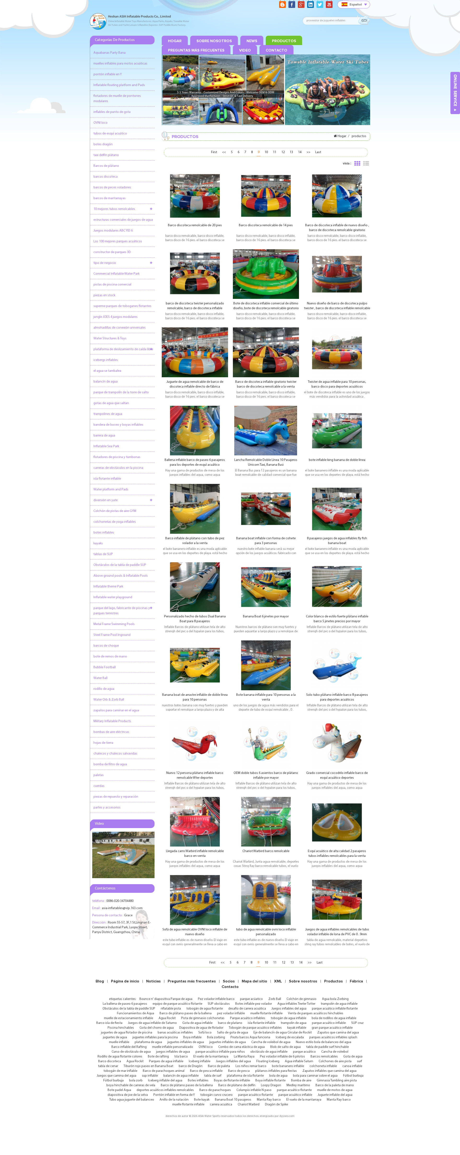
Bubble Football (104, 667)
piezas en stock (104, 295)
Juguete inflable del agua (335, 1095)
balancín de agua (105, 381)
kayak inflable (296, 1028)
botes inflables (103, 532)
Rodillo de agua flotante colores (120, 1056)
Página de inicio (125, 981)
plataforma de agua (148, 1042)
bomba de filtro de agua (110, 764)
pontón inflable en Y (107, 74)
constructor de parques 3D (112, 252)
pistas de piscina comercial (112, 284)
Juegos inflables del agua (288, 1008)
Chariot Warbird (248, 1104)
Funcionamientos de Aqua (135, 1013)
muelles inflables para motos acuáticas (120, 63)
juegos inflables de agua (173, 1052)
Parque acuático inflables (247, 1018)
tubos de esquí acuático (110, 133)
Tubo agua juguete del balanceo (131, 1100)
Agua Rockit (167, 1018)
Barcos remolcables (324, 1056)
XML (278, 981)
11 (274, 152)
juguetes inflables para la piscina (155, 1037)
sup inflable (150, 1076)
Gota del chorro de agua (156, 1028)
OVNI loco (100, 123)
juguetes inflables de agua (185, 1042)
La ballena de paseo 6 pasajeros (125, 1004)
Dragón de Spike (276, 1104)
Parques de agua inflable (166, 1061)
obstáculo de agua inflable (269, 1052)
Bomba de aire (301, 1080)
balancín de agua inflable (181, 1076)
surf (359, 1061)
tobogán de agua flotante (204, 1008)
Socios (229, 981)
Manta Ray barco (269, 1100)
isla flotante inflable (107, 479)
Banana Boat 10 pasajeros (233, 1100)
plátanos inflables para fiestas (276, 1071)
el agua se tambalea (107, 371)
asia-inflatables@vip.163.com (122, 908)
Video (245, 50)
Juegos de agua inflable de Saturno (152, 1023)
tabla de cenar (108, 1066)
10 (266, 152)
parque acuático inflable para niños (220, 1052)
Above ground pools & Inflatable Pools (120, 576)
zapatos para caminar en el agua (116, 710)
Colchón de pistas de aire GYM (114, 511)
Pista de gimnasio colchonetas (202, 1018)
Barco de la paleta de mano (335, 1085)
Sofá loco (205, 1032)
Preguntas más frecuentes (196, 50)
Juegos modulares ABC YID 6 (113, 230)
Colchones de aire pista (335, 1061)
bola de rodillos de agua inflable (334, 1018)
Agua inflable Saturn (299, 1061)
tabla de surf (212, 1076)
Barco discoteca (109, 1061)
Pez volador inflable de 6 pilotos (282, 1056)
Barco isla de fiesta (109, 1023)
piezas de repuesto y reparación (115, 797)
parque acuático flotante (294, 1090)
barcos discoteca (105, 177)
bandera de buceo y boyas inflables (118, 425)
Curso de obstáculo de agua (131, 1052)
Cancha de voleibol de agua (270, 1042)
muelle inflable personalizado (172, 1047)
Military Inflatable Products (112, 721)
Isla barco (181, 1056)
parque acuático (304, 1052)
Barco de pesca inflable (206, 1071)
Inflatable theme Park (108, 586)
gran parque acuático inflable (332, 1028)
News (252, 41)
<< (224, 152)
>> (308, 152)
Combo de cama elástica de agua (241, 1047)
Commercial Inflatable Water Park (116, 274)
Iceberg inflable (199, 1061)
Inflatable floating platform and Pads (119, 85)
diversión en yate (105, 500)
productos (284, 41)
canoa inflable (352, 1066)
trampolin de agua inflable (339, 1004)
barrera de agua (104, 435)
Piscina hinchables (121, 1028)
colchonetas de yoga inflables (114, 522)
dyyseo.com (286, 1116)
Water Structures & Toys (109, 338)
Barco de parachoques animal (163, 1071)
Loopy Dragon (271, 1085)
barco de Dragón (190, 1066)
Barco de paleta (219, 1066)
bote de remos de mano (110, 656)
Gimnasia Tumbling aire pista (337, 1080)
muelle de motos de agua (334, 1090)
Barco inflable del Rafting (129, 1047)
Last (318, 152)
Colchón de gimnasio (301, 999)
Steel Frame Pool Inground (112, 635)
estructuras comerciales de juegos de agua (123, 220)
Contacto (230, 987)
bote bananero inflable (288, 1066)
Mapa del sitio (254, 981)
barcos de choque (106, 646)
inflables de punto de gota (112, 112)
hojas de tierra (103, 743)
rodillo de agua (103, 689)
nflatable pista (171, 1008)
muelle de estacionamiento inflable (128, 1018)
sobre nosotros (214, 41)
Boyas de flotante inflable (232, 1080)
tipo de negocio (104, 263)
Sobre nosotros (303, 981)
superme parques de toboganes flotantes (122, 306)
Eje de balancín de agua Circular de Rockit (282, 1032)
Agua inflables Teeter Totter (296, 1004)
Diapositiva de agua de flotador (201, 1028)
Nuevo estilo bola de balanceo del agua (323, 1042)
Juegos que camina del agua (116, 1076)
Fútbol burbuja (353, 1076)
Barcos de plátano (106, 166)
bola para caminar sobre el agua (315, 1076)
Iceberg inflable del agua (165, 1080)
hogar (175, 41)
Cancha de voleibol (334, 1052)
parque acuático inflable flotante (335, 1008)
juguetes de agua (115, 1037)
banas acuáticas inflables (175, 1032)
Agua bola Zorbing (335, 999)
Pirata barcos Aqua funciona (250, 1037)
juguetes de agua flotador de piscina (126, 1032)
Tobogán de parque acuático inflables (255, 1028)
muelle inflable (119, 1042)
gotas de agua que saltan (111, 403)
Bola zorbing (216, 1037)
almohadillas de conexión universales (119, 328)
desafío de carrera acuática (247, 1008)
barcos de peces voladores (112, 187)
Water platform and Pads (110, 489)
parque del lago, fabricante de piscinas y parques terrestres (121, 610)
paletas (98, 775)
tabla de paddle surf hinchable (327, 1047)
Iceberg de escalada (290, 1037)
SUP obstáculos (219, 1004)
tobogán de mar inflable (120, 1071)
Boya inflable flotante (270, 1080)
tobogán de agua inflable (288, 1018)
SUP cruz (357, 1023)
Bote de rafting (158, 1056)
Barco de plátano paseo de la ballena (186, 1013)
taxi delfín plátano (106, 155)
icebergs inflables (105, 360)
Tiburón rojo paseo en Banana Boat (148, 1066)
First (214, 152)
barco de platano (230, 1023)
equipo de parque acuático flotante (177, 1004)
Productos (333, 981)
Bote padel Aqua (119, 1090)
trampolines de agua (107, 414)
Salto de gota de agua (232, 1032)
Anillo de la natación (174, 1100)
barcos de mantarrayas (109, 198)
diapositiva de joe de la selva (128, 1095)
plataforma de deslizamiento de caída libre (123, 349)
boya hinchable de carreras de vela (130, 1085)
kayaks (98, 543)
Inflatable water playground (112, 597)
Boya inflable (192, 1037)
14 (299, 152)
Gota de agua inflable (197, 1023)
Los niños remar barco (251, 1066)
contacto (276, 50)
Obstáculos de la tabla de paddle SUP (119, 565)
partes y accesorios (107, 807)
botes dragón (103, 144)
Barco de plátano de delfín (236, 1085)
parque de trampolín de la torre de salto (121, 392)
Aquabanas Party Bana (109, 53)
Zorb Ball (274, 999)
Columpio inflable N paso (253, 1090)
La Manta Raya (244, 1056)
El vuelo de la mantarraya (210, 1056)
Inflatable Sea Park (106, 446)
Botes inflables (198, 1080)
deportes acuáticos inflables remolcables (165, 1090)
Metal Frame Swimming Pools (114, 624)
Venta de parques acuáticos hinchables (315, 1013)
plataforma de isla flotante (245, 1076)
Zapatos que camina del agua (338, 1032)
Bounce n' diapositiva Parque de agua (165, 999)
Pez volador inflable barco (216, 999)
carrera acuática (221, 1104)
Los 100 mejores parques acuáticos (117, 241)
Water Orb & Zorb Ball (108, 700)
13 (291, 152)
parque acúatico (251, 999)
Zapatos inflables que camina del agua (329, 1071)
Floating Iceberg (267, 1061)
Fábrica (356, 981)
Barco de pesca (239, 1071)
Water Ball (100, 678)
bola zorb (136, 1080)
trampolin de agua (293, 1023)
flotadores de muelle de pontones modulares (117, 98)
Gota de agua (352, 1056)
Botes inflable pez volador (253, 1004)
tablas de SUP (103, 554)
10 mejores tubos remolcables (114, 209)
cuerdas (98, 786)
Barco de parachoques (215, 1090)
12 (283, 152)
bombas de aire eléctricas (111, 732)
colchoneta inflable (323, 1066)
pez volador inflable (231, 1013)
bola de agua (278, 1076)
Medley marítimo (298, 1085)
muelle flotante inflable (266, 1013)
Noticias (153, 981)
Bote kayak (201, 1100)
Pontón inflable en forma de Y (174, 1095)
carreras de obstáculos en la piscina (118, 468)
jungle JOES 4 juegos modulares (115, 317)
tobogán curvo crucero (216, 1095)
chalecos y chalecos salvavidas (115, 753)
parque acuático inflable (329, 1023)
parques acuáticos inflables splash (333, 1037)
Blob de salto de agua (285, 1047)
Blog (100, 981)
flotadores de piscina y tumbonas (116, 457)
